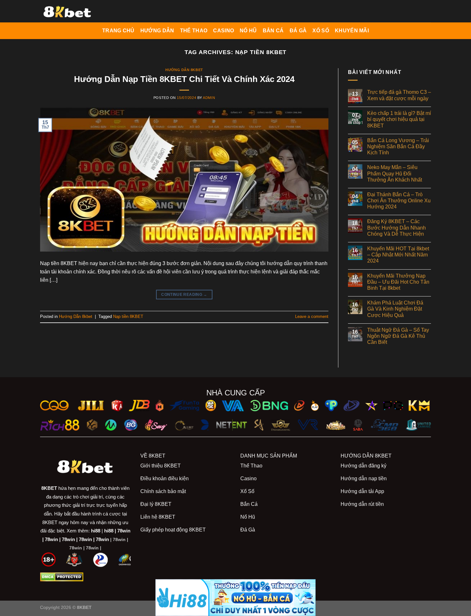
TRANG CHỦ (118, 30)
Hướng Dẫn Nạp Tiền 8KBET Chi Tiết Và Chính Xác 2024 (184, 79)
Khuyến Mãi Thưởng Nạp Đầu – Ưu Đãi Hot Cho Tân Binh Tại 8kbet (398, 282)
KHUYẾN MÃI (352, 30)
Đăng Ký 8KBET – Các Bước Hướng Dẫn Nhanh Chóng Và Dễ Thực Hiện (396, 227)
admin (209, 98)
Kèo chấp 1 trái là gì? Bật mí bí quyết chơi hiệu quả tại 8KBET (399, 119)
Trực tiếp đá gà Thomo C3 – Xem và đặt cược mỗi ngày (399, 95)
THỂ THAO (194, 30)
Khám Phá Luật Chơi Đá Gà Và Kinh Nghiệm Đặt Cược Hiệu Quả (395, 309)
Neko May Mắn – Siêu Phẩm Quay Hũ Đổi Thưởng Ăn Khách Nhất (394, 173)
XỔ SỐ (320, 30)
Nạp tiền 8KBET (128, 316)
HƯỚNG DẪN (157, 30)
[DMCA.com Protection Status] (61, 577)
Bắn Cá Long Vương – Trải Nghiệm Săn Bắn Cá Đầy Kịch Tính (398, 146)
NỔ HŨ (248, 30)
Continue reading (184, 294)
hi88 (95, 530)
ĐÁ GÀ (298, 30)
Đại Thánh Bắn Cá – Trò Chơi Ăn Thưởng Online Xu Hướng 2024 (399, 200)
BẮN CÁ (273, 30)
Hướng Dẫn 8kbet (184, 70)
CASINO (223, 30)
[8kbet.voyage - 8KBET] (72, 11)
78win (123, 530)
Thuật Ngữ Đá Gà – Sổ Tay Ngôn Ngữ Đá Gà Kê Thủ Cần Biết (398, 336)
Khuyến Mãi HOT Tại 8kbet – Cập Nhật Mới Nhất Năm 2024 (398, 254)
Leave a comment (311, 316)
